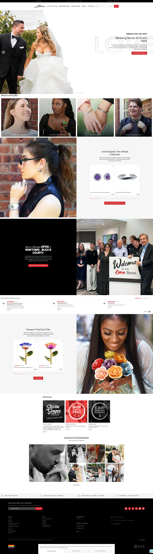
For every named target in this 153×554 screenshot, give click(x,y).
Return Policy (11, 529)
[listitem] (13, 304)
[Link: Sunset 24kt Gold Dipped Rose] (50, 355)
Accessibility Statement (13, 526)
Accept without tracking (100, 550)
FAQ (77, 531)
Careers (10, 528)
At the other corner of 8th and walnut (123, 520)
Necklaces (44, 521)
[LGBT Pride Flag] (11, 546)
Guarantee (10, 521)
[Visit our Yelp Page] (143, 508)
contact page (28, 259)
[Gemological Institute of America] (139, 546)
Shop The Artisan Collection (115, 203)
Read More (59, 309)
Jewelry (83, 6)
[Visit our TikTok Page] (139, 508)
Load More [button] (76, 485)
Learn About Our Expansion (38, 265)
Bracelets (44, 523)
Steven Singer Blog (12, 531)
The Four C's (79, 518)
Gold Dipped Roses (46, 526)
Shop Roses (38, 378)
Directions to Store (80, 526)
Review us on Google (118, 517)
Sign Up (39, 508)
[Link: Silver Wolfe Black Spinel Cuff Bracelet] (127, 180)
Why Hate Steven (52, 6)
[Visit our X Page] (136, 508)
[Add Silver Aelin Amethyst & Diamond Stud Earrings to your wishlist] (113, 166)
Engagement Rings (64, 6)
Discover (45, 431)
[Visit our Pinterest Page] (132, 508)
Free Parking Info (79, 528)
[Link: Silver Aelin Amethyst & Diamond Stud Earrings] (102, 180)
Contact (10, 518)
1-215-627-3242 (116, 524)
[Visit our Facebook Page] (129, 508)
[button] (116, 6)
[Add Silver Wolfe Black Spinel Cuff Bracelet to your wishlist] (138, 166)
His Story (10, 520)
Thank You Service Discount (14, 523)
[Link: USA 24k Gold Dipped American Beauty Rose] (25, 355)
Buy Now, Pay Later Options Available (74, 1)
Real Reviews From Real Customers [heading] (10, 298)
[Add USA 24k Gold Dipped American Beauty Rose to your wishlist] (36, 341)
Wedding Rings (75, 6)
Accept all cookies (76, 550)
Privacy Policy (65, 547)
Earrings (44, 520)
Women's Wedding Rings (47, 518)
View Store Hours (80, 525)
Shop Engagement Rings (138, 53)
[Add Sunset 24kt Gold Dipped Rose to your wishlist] (62, 341)
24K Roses (91, 6)
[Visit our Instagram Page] (125, 508)
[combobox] (102, 6)
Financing (10, 532)
